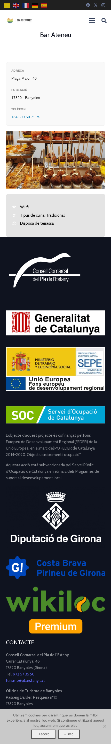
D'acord (43, 734)
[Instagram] (103, 5)
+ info (69, 734)
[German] (35, 5)
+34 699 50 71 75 (25, 117)
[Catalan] (7, 5)
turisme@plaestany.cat (25, 680)
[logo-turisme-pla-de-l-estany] (19, 20)
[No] (104, 726)
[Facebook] (88, 5)
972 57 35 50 (24, 674)
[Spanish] (44, 5)
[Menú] (92, 20)
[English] (16, 5)
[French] (25, 5)
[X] (95, 5)
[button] (104, 20)
